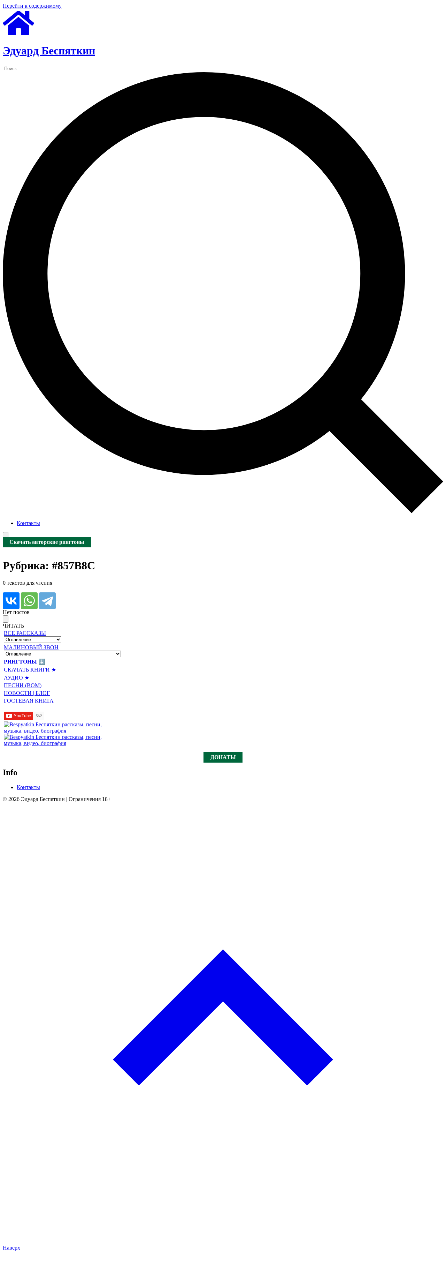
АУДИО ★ (16, 678)
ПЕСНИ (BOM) (22, 685)
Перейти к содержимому (32, 6)
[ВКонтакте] (11, 600)
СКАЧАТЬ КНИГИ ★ (30, 670)
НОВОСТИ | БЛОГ (27, 693)
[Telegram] (47, 600)
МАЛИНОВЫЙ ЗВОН (31, 647)
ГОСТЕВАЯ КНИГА (29, 701)
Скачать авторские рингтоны (46, 542)
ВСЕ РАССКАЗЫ (25, 633)
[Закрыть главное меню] (5, 619)
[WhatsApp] (29, 600)
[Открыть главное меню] (5, 535)
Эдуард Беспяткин (49, 50)
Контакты (28, 523)
